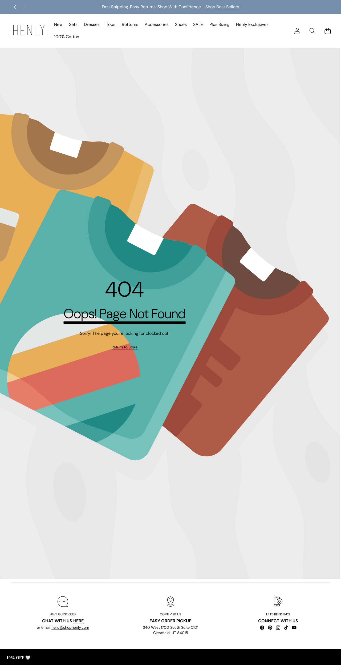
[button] (19, 7)
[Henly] (29, 30)
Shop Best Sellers (222, 7)
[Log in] (297, 31)
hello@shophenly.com (70, 627)
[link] (124, 347)
